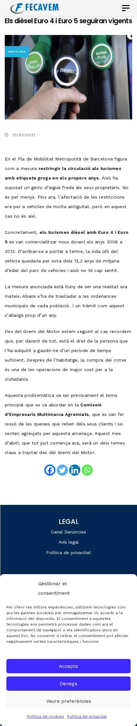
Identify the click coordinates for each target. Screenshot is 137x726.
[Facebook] (49, 470)
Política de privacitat (87, 716)
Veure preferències (68, 701)
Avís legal (69, 542)
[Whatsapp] (87, 470)
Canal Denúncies (68, 531)
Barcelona (17, 51)
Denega (68, 684)
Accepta (68, 666)
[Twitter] (62, 470)
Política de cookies (45, 716)
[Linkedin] (74, 470)
